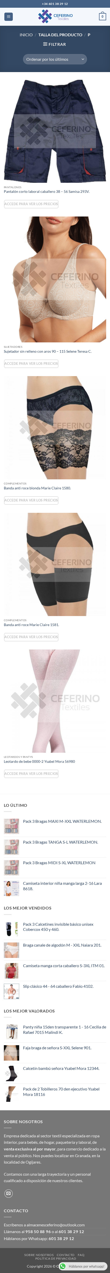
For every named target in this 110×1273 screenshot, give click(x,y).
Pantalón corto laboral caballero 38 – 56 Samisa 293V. (47, 191)
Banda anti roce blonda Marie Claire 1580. (37, 488)
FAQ (81, 1255)
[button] (8, 17)
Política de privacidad (55, 1258)
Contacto (66, 1255)
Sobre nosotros (39, 1255)
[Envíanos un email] (8, 1193)
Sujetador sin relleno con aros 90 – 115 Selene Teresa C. (48, 351)
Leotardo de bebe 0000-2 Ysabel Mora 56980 (39, 761)
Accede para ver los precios (31, 204)
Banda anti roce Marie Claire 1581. (31, 625)
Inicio (26, 34)
